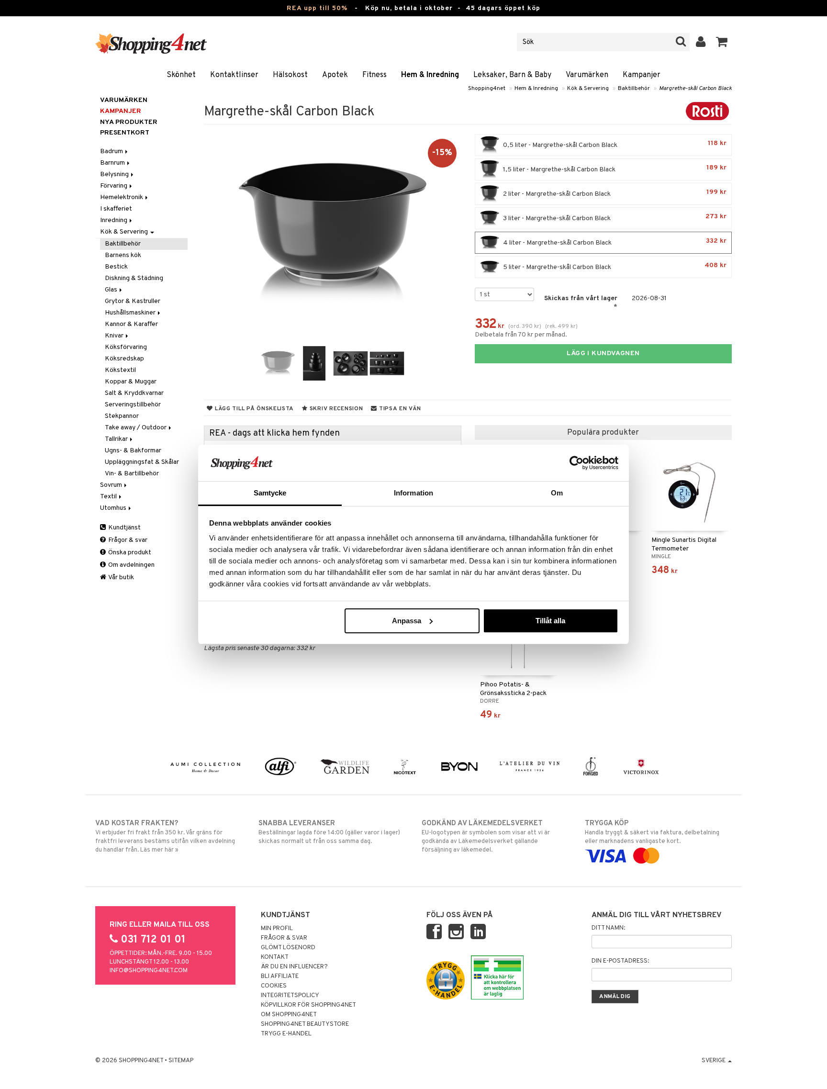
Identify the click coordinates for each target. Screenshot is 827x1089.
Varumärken (587, 75)
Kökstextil (120, 370)
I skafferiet (116, 209)
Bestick (116, 267)
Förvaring (114, 186)
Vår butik (120, 577)
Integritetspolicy (290, 995)
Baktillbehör (634, 88)
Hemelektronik (122, 197)
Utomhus (114, 508)
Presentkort (124, 133)
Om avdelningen (131, 565)
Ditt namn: (608, 928)
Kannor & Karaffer (131, 324)
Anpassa (406, 621)
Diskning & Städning (134, 278)
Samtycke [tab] (270, 493)
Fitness (374, 75)
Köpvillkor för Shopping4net (308, 1005)
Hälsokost (290, 75)
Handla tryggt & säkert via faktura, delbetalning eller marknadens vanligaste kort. (652, 832)
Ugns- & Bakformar (133, 451)
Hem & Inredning (430, 75)
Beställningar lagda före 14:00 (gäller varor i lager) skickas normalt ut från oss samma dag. (329, 832)
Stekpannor (122, 416)
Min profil (277, 928)
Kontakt (275, 957)
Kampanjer (641, 75)
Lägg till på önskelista (253, 409)
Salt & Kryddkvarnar (134, 393)
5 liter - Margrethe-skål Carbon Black (614, 266)
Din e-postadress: (620, 961)
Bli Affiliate (280, 976)
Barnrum (113, 163)
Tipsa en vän (399, 409)
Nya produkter (128, 122)
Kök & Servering (588, 88)
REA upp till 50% (317, 8)
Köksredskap (124, 359)
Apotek (335, 75)
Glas (112, 290)
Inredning (114, 220)
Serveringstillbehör (133, 405)
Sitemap (180, 1061)
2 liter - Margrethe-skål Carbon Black (614, 193)
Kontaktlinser (234, 75)
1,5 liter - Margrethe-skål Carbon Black (614, 169)
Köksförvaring (126, 347)
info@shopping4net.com (149, 971)
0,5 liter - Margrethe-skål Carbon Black (614, 144)
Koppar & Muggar (130, 382)
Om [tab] (557, 493)
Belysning (115, 174)
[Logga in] (701, 42)
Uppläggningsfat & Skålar (142, 462)
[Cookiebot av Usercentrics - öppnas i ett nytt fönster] (576, 463)
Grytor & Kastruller (132, 301)
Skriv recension (335, 409)
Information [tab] (413, 493)
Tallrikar (117, 439)
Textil (109, 497)
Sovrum (111, 485)
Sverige (714, 1061)
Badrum (112, 151)
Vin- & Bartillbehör (132, 474)
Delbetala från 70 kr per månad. (521, 335)
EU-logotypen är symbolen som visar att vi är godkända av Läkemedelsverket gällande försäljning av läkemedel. (486, 836)
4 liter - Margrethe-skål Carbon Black (614, 242)
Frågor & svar (127, 540)
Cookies (274, 986)
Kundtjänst (124, 528)
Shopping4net (486, 88)
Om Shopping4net (289, 1015)
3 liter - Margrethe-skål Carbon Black (614, 218)
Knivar (115, 336)
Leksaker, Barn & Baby (512, 75)
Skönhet (181, 75)
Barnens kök (123, 255)
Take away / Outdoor (136, 428)
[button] (722, 42)
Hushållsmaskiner (131, 313)
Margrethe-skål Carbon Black (695, 88)
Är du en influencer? (294, 967)
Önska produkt (129, 553)
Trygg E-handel (286, 1034)
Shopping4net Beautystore (305, 1024)
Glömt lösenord (288, 948)
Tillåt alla (550, 621)
